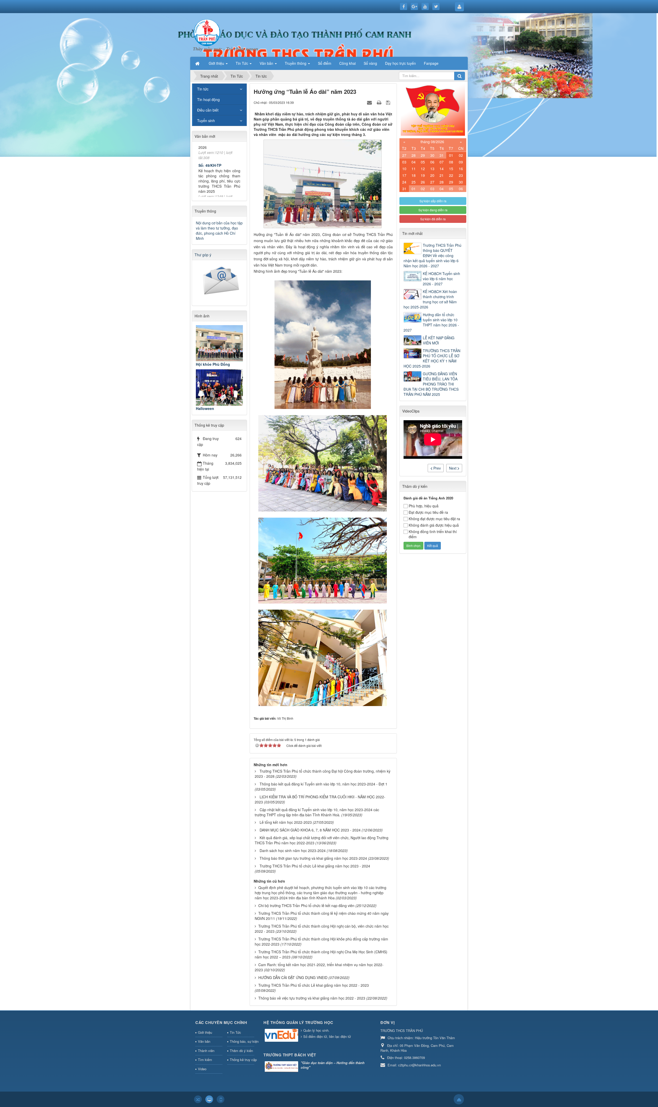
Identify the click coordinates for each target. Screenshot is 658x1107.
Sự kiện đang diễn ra (432, 210)
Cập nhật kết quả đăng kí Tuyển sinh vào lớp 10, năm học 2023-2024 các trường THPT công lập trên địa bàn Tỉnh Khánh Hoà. (317, 812)
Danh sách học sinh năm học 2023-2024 (293, 850)
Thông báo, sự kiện (242, 1041)
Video (202, 1068)
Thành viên (206, 1050)
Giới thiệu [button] (217, 63)
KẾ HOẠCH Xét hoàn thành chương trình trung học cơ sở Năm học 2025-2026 (430, 299)
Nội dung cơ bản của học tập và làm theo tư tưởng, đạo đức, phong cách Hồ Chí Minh (219, 230)
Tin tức (202, 89)
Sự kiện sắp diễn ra (432, 201)
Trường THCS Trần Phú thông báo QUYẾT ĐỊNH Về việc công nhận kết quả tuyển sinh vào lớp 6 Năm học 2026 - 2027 (432, 255)
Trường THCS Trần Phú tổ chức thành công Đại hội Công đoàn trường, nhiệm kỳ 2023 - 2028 (322, 774)
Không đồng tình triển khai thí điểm (433, 534)
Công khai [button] (347, 63)
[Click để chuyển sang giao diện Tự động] (198, 1099)
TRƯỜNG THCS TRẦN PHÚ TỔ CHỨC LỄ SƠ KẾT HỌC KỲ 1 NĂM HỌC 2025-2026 (432, 358)
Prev (436, 468)
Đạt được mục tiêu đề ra (428, 512)
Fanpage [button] (431, 63)
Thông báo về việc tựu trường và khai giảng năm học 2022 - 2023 (311, 998)
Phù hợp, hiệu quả (423, 505)
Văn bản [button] (267, 63)
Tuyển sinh (206, 120)
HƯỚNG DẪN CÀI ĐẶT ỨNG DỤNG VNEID (292, 977)
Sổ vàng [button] (370, 63)
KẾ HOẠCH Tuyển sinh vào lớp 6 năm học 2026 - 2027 (441, 278)
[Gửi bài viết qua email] (370, 102)
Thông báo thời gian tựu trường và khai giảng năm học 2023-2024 (313, 858)
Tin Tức (235, 1032)
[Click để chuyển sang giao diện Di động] (220, 1099)
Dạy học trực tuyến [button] (400, 63)
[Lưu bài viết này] (388, 102)
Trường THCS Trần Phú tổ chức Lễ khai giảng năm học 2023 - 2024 (315, 865)
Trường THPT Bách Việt (289, 1055)
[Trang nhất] (198, 63)
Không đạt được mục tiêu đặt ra (434, 518)
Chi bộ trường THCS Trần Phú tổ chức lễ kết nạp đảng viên (306, 905)
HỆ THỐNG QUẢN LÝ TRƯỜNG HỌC (298, 1022)
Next (453, 468)
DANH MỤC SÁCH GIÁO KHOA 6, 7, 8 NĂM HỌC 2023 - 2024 (310, 829)
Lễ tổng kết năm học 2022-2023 (286, 822)
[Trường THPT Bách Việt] (282, 1067)
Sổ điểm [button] (324, 63)
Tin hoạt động (208, 99)
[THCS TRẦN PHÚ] (207, 31)
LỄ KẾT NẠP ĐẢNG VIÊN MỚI (438, 340)
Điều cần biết (207, 110)
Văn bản (204, 1041)
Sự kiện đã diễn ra (433, 219)
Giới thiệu (205, 1032)
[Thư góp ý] (220, 281)
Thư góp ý (203, 254)
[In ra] (379, 102)
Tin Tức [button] (242, 63)
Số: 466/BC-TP (210, 178)
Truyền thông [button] (296, 63)
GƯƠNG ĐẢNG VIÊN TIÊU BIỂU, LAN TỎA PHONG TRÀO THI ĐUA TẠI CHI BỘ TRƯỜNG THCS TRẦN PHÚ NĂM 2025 (431, 384)
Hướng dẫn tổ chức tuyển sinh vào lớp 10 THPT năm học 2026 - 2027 (431, 322)
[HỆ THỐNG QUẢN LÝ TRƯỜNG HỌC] (282, 1035)
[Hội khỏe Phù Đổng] (219, 343)
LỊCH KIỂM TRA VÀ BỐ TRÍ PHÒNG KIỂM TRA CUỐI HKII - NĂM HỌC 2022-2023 (320, 799)
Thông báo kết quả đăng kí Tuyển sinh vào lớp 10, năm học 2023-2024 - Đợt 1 (323, 783)
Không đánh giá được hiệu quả (434, 525)
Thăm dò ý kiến (241, 1050)
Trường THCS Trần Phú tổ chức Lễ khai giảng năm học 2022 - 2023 (313, 985)
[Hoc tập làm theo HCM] (433, 109)
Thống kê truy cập (242, 1059)
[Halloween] (219, 387)
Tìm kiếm (205, 1059)
